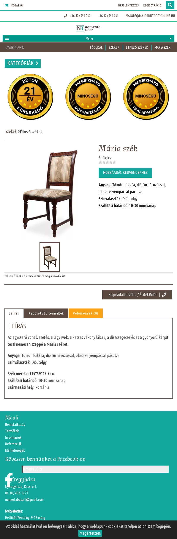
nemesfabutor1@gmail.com (24, 499)
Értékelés (105, 158)
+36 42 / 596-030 (80, 16)
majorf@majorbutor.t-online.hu (150, 16)
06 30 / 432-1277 (16, 493)
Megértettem (90, 533)
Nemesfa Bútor (32, 469)
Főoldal (96, 47)
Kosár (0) (17, 5)
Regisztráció (152, 5)
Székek (114, 47)
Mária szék (162, 47)
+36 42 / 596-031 (108, 16)
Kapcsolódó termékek (46, 313)
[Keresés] (170, 5)
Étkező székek (137, 47)
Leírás (14, 313)
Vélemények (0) (85, 313)
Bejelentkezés (128, 5)
